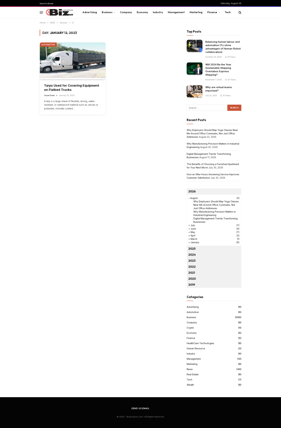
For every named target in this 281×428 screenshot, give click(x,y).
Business (107, 12)
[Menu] (41, 12)
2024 (192, 255)
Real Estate (193, 374)
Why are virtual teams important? (218, 89)
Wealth (190, 384)
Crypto (190, 327)
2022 (192, 267)
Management (176, 12)
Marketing (196, 12)
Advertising (89, 12)
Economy (142, 12)
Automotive (48, 44)
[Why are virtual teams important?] (194, 91)
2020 (192, 279)
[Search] (239, 12)
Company (126, 12)
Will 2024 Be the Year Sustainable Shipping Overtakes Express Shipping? (218, 69)
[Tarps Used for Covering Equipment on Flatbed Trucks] (73, 61)
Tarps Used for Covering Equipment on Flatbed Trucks (71, 88)
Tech (228, 12)
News (190, 369)
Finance (212, 12)
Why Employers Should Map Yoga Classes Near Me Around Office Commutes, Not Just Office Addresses (212, 133)
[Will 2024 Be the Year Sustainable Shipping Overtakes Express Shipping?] (194, 68)
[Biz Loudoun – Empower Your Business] (59, 12)
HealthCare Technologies (200, 343)
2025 (191, 249)
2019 (191, 285)
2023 (191, 261)
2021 (191, 273)
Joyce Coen (49, 95)
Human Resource (196, 348)
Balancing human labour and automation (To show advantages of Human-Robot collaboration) (223, 47)
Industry (158, 12)
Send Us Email (46, 3)
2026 (192, 191)
